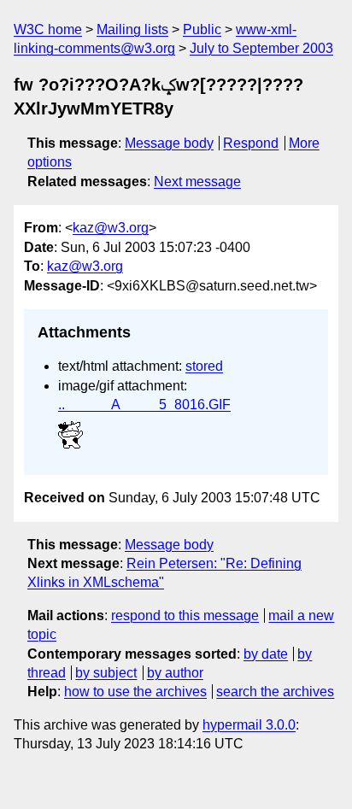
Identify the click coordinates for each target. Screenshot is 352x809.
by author (175, 672)
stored (204, 366)
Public (202, 29)
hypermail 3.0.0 (249, 725)
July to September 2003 (261, 48)
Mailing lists (132, 29)
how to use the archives (135, 691)
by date (265, 654)
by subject (106, 672)
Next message (197, 181)
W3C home (48, 29)
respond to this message (185, 615)
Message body (169, 143)
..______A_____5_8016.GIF (144, 404)
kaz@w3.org (111, 227)
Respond (251, 143)
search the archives (275, 691)
